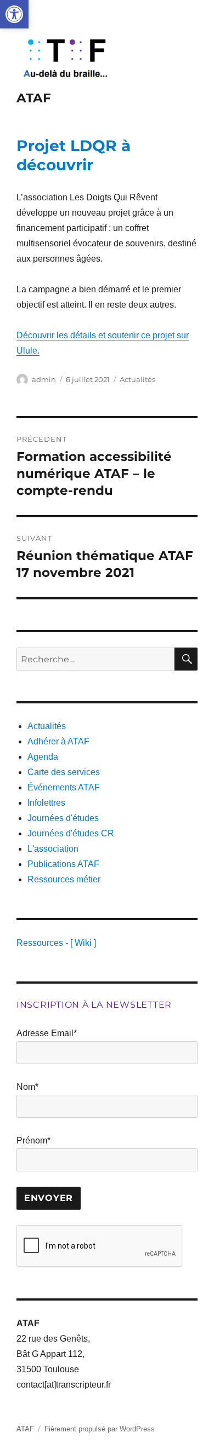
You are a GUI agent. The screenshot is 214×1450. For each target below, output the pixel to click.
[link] (14, 14)
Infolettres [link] (46, 802)
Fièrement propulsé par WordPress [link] (99, 1429)
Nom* (27, 1086)
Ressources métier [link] (63, 879)
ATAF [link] (33, 98)
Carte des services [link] (63, 772)
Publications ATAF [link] (63, 864)
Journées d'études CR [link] (70, 833)
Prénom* (33, 1140)
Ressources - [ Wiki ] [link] (56, 943)
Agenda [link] (42, 756)
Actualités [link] (137, 379)
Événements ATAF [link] (63, 787)
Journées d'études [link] (63, 818)
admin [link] (44, 379)
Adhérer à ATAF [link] (58, 741)
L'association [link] (52, 848)
